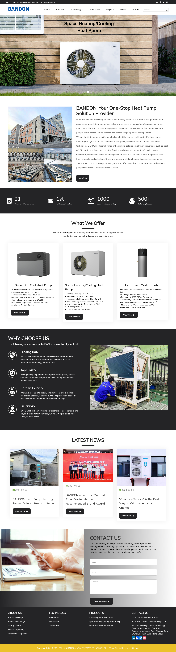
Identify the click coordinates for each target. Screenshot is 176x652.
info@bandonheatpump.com (24, 2)
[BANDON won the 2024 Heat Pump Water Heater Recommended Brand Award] (88, 465)
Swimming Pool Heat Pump (101, 617)
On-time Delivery (31, 388)
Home (47, 9)
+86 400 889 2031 (49, 2)
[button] (63, 9)
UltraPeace (54, 625)
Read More (20, 511)
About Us (15, 612)
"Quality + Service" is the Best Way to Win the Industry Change (139, 503)
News (123, 9)
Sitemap (135, 648)
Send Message (101, 601)
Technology (76, 9)
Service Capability (16, 629)
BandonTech (54, 617)
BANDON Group (15, 617)
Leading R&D (29, 351)
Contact (136, 9)
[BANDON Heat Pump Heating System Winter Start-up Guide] (34, 467)
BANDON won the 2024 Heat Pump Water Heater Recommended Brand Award (85, 499)
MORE (82, 178)
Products (94, 9)
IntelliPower (54, 621)
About (59, 9)
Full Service (28, 406)
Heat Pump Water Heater (101, 625)
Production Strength (17, 621)
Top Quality (28, 370)
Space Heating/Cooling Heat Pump (104, 621)
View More (19, 312)
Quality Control (14, 625)
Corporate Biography (17, 633)
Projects (110, 9)
